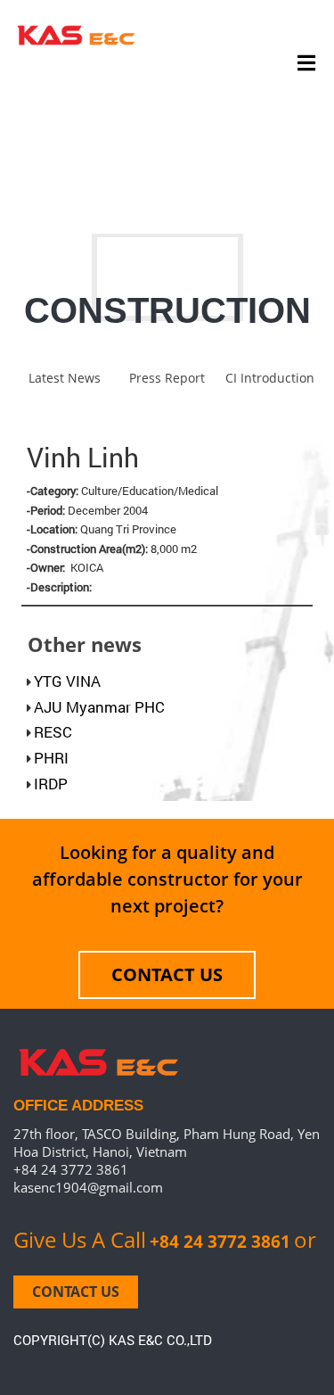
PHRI (51, 757)
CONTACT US (167, 974)
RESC (53, 732)
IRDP (51, 783)
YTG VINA (67, 681)
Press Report (167, 377)
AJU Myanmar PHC (99, 707)
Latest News (65, 377)
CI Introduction (269, 377)
